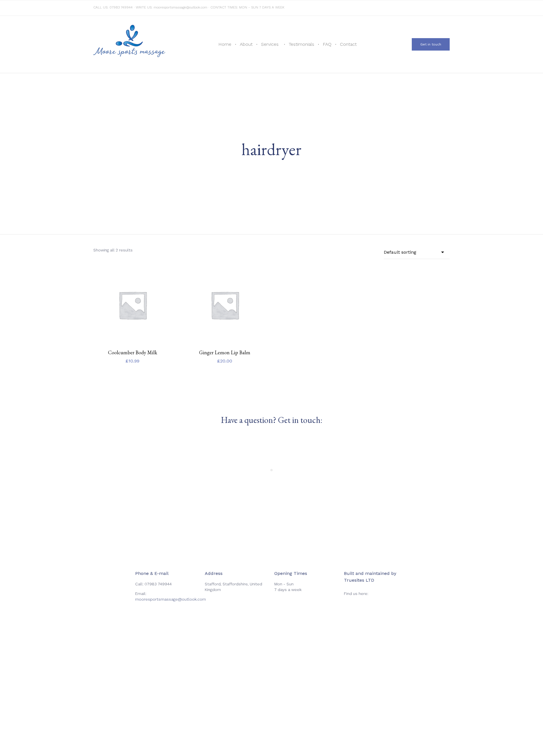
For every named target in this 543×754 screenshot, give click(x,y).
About (246, 44)
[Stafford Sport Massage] (129, 44)
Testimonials (301, 44)
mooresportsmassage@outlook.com (180, 7)
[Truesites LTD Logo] (445, 631)
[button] (431, 44)
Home (224, 44)
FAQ (327, 44)
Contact (348, 44)
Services (270, 44)
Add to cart (132, 343)
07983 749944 (121, 7)
